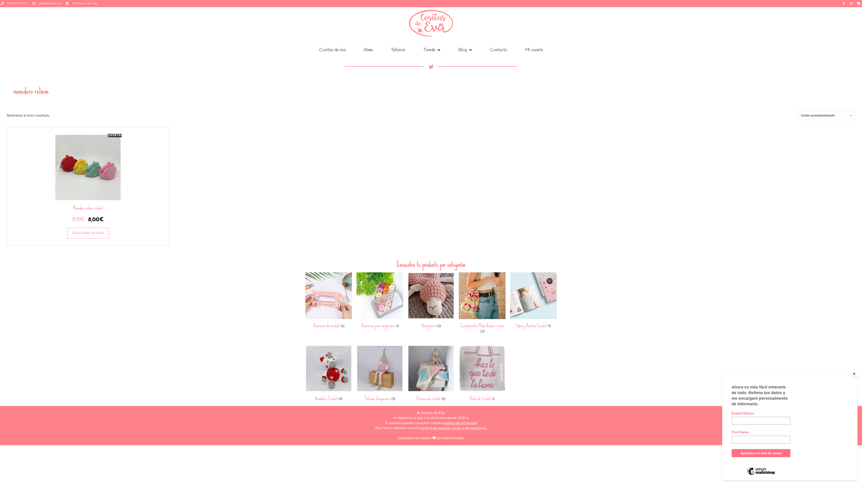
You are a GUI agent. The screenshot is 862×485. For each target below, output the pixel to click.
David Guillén (453, 438)
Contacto (498, 50)
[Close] (855, 373)
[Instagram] (851, 3)
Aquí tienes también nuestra (431, 428)
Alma (368, 50)
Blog (462, 50)
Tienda (429, 50)
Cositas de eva (332, 50)
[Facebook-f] (843, 3)
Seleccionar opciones (88, 233)
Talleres (398, 50)
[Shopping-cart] (858, 3)
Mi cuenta (534, 50)
